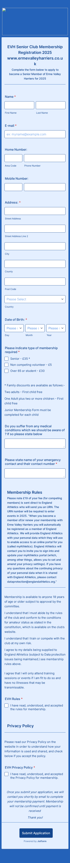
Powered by (35, 841)
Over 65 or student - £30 (27, 371)
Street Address (13, 218)
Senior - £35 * (20, 358)
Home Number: (16, 149)
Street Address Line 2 (16, 236)
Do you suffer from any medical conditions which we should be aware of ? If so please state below (35, 430)
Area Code (10, 165)
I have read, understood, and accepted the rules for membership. (36, 707)
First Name (11, 112)
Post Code (10, 289)
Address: (13, 202)
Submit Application (36, 833)
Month (29, 335)
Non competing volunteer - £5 (31, 365)
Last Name (42, 112)
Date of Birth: (16, 319)
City (7, 253)
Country (9, 306)
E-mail (11, 126)
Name (10, 97)
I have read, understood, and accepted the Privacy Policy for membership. (36, 776)
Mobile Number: (16, 178)
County (9, 271)
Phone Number (32, 165)
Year (49, 335)
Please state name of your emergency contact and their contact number (33, 462)
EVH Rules (14, 699)
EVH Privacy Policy (20, 767)
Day (7, 335)
